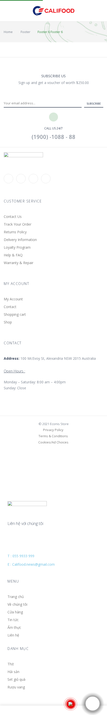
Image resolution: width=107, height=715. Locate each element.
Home (8, 32)
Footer (25, 32)
